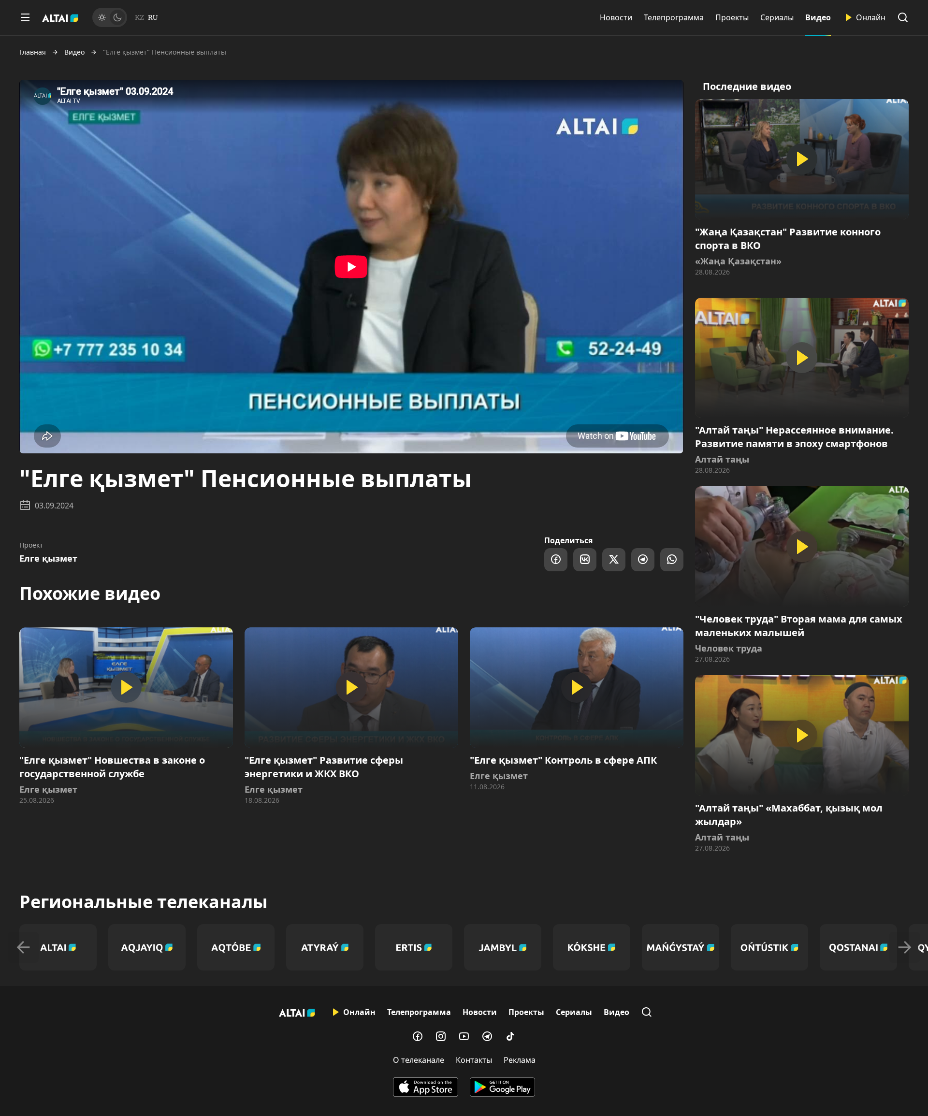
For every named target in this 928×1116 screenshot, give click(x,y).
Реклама (520, 1060)
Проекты (732, 17)
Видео (818, 17)
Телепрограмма (674, 17)
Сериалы (777, 17)
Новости (616, 17)
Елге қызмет (48, 558)
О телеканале (418, 1060)
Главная (32, 52)
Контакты (474, 1060)
